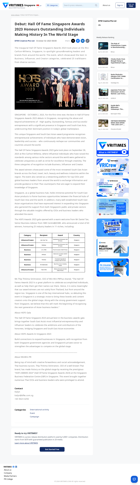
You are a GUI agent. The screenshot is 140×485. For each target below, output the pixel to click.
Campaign (34, 416)
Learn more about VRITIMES (26, 443)
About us (106, 5)
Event (32, 413)
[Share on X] (73, 41)
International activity (39, 409)
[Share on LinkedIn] (83, 41)
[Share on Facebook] (78, 41)
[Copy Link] (87, 41)
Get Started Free (52, 449)
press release (15, 15)
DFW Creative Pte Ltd (25, 41)
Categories (54, 5)
